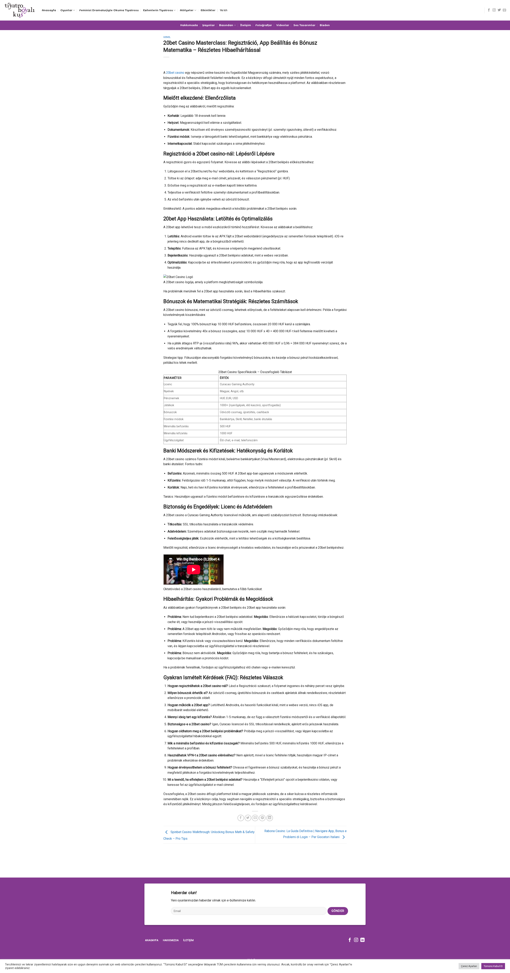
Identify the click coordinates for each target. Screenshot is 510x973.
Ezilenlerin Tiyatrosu (158, 10)
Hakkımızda (189, 25)
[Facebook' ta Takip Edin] (488, 10)
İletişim (245, 25)
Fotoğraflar (263, 25)
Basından (226, 25)
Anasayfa (49, 10)
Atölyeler (186, 10)
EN (225, 10)
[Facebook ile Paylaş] (240, 818)
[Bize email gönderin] (504, 10)
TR (221, 10)
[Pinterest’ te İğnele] (262, 818)
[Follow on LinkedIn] (362, 940)
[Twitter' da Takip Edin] (499, 10)
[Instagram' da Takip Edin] (494, 10)
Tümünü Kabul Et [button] (493, 966)
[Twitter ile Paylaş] (248, 818)
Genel (167, 37)
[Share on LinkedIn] (269, 818)
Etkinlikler (208, 10)
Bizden (325, 25)
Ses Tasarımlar (304, 25)
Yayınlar (208, 25)
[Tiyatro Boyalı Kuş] (19, 10)
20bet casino (175, 73)
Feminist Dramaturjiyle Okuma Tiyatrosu (109, 10)
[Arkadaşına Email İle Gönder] (255, 818)
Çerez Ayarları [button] (469, 966)
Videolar (282, 25)
